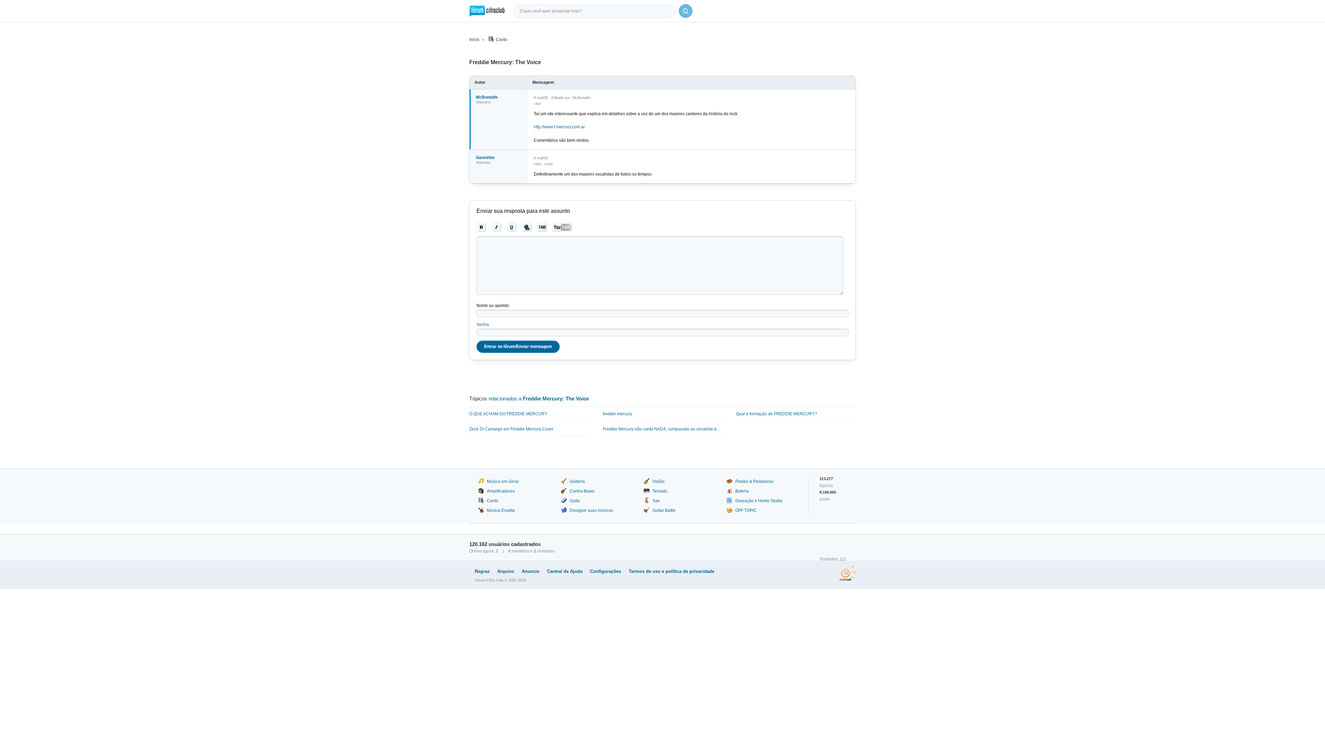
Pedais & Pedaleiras (754, 481)
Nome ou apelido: (493, 305)
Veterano (483, 102)
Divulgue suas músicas (591, 510)
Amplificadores (501, 491)
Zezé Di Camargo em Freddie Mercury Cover (511, 429)
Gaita (575, 500)
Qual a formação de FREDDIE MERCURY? (776, 413)
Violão (658, 481)
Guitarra (577, 481)
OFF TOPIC (746, 510)
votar (548, 164)
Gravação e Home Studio (759, 500)
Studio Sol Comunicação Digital (848, 573)
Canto (501, 39)
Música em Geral (503, 481)
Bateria (742, 491)
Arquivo (505, 571)
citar (537, 103)
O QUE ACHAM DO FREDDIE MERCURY (508, 413)
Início (474, 39)
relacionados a (539, 398)
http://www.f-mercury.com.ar (559, 127)
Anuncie (530, 571)
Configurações (605, 571)
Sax (656, 500)
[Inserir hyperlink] (527, 227)
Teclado (659, 491)
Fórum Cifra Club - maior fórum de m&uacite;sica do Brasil (487, 11)
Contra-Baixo (582, 491)
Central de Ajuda (564, 571)
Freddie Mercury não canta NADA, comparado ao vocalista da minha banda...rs (663, 429)
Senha (483, 324)
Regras (482, 571)
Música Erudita (501, 510)
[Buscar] (686, 11)
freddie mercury (617, 413)
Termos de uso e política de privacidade (671, 571)
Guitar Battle (664, 510)
